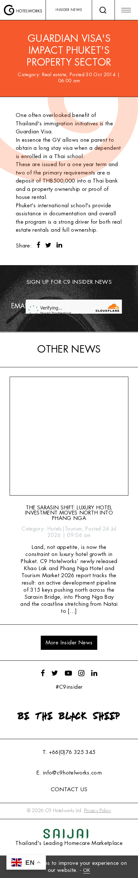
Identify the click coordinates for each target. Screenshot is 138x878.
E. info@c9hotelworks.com (69, 772)
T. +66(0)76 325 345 (69, 752)
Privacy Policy (97, 810)
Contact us (69, 789)
